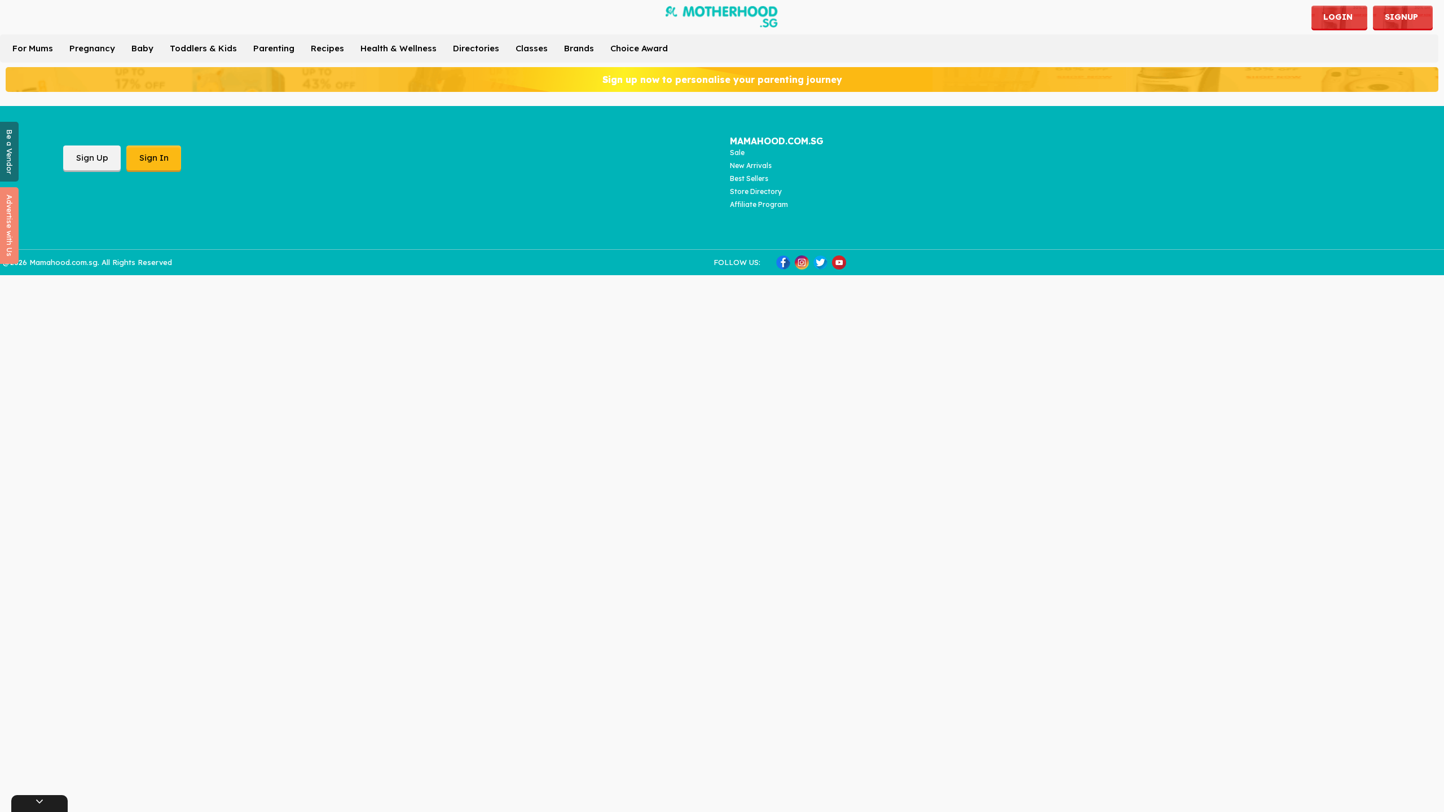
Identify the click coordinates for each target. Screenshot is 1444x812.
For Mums (32, 48)
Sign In (154, 157)
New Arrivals (751, 165)
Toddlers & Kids (203, 48)
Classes (532, 48)
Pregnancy (92, 48)
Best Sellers (749, 178)
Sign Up (92, 157)
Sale (737, 152)
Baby (142, 48)
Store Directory (756, 191)
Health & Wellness (398, 48)
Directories (476, 48)
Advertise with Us (9, 226)
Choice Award (639, 48)
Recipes (327, 48)
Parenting (273, 48)
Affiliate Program (759, 204)
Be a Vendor (9, 151)
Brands (579, 48)
